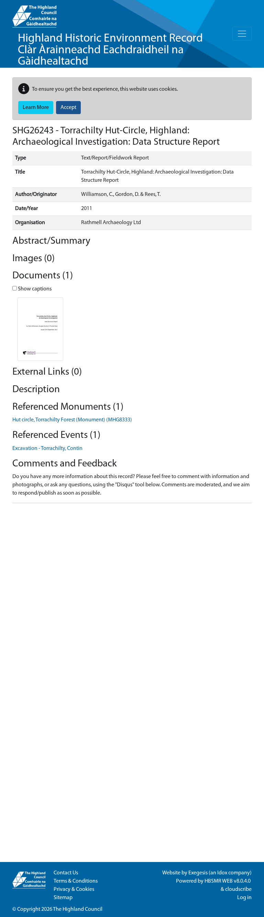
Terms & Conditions (76, 881)
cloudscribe (238, 889)
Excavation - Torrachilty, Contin (47, 448)
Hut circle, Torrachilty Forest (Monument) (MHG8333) (72, 420)
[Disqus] (132, 595)
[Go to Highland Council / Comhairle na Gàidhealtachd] (34, 14)
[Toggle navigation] (242, 34)
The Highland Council (77, 909)
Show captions (34, 289)
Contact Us (66, 873)
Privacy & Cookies (74, 889)
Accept (68, 107)
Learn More (36, 107)
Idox (222, 873)
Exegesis (198, 873)
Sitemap (63, 898)
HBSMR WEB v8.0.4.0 (228, 881)
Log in (244, 898)
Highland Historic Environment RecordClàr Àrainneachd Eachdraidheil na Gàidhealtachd (110, 50)
